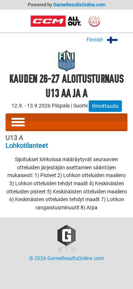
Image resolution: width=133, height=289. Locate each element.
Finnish (95, 40)
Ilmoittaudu (105, 106)
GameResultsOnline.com (79, 4)
